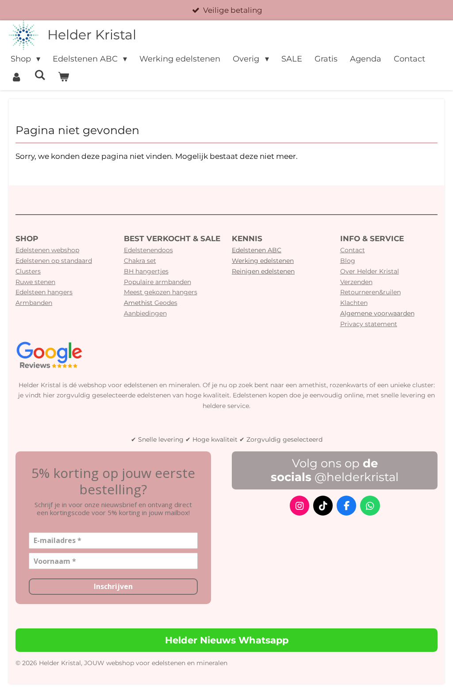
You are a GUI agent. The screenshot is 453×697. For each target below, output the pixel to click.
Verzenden (356, 282)
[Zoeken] (39, 75)
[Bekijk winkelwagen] (63, 77)
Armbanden (33, 303)
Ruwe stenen (35, 282)
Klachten (354, 303)
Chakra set (140, 261)
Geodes (150, 303)
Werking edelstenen (263, 261)
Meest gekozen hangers (160, 292)
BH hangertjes (146, 271)
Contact (352, 250)
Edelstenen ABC (256, 250)
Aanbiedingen (145, 313)
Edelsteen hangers (44, 292)
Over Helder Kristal (369, 271)
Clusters (28, 271)
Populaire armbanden (157, 282)
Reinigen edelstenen (263, 271)
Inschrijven (113, 586)
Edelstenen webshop (47, 250)
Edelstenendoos (148, 250)
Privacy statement (368, 324)
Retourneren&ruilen (370, 292)
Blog (347, 261)
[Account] (16, 77)
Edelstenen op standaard (53, 261)
